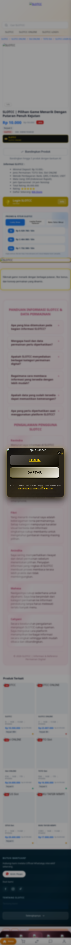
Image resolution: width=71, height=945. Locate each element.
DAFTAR (34, 472)
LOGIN (35, 460)
